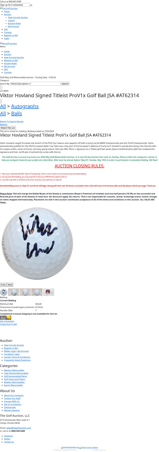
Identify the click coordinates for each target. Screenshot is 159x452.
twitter (7, 439)
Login (6, 38)
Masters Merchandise (14, 382)
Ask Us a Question (12, 404)
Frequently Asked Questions (17, 360)
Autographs (25, 106)
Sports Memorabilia (13, 385)
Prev (3, 284)
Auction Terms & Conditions (17, 357)
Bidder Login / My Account (16, 351)
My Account (13, 26)
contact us (9, 442)
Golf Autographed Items (15, 376)
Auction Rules (14, 23)
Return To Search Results (11, 121)
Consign (8, 32)
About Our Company (13, 395)
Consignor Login (12, 354)
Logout (11, 20)
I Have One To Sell (8, 324)
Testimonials (10, 407)
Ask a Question (7, 321)
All (3, 106)
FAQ (6, 29)
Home (7, 11)
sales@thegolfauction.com (18, 428)
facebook (8, 436)
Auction (7, 14)
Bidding (3, 124)
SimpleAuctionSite (84, 450)
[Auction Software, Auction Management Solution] (70, 448)
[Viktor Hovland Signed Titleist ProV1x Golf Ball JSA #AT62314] (37, 243)
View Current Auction (18, 17)
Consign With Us (12, 401)
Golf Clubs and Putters (14, 379)
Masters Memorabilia (14, 370)
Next (10, 284)
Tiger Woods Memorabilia (16, 373)
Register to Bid (11, 35)
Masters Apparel (12, 410)
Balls (16, 113)
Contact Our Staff (12, 398)
